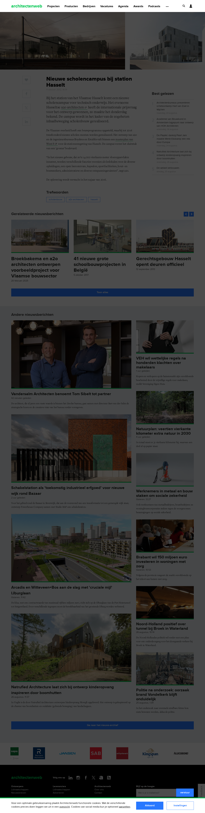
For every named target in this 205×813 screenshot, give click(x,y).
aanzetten (124, 806)
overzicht (64, 806)
